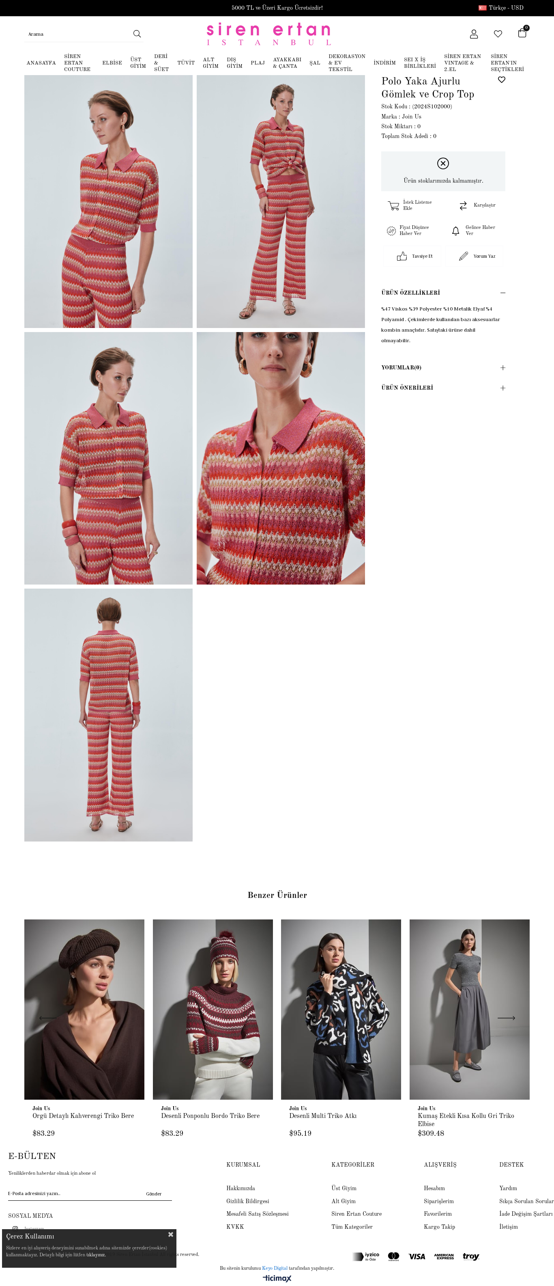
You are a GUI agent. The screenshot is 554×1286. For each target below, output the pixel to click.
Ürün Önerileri (407, 388)
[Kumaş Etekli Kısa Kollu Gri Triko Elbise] (470, 1009)
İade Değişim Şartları (526, 1214)
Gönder (154, 1193)
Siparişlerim (439, 1201)
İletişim (508, 1227)
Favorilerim (438, 1214)
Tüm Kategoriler (352, 1227)
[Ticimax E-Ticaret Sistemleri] (277, 1279)
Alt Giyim (343, 1201)
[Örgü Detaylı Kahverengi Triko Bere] (84, 1009)
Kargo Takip (439, 1227)
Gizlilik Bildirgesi (247, 1201)
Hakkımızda (240, 1188)
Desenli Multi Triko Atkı (322, 1116)
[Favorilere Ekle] (501, 79)
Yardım (508, 1188)
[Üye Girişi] (474, 34)
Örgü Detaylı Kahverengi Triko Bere (83, 1116)
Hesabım (434, 1188)
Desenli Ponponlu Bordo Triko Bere (210, 1116)
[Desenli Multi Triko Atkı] (341, 1009)
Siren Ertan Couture (356, 1214)
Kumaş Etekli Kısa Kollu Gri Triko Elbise (466, 1120)
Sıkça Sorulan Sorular (526, 1201)
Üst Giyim (343, 1188)
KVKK (235, 1227)
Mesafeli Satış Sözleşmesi (257, 1214)
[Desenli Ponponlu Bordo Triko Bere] (213, 1009)
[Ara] (137, 34)
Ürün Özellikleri (410, 293)
